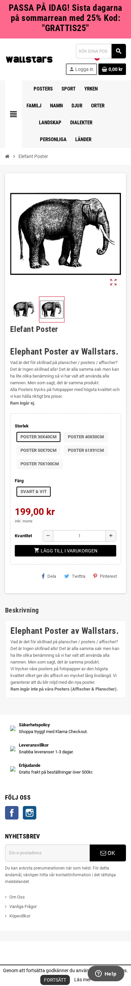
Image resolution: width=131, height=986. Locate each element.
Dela (51, 576)
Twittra (78, 576)
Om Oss (17, 897)
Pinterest (108, 576)
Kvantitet (23, 535)
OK (110, 853)
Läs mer (82, 979)
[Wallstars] (29, 58)
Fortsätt (55, 980)
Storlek (22, 426)
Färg (19, 480)
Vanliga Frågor (23, 906)
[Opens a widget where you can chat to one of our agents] (105, 974)
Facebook (11, 813)
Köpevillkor (19, 915)
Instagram (29, 813)
